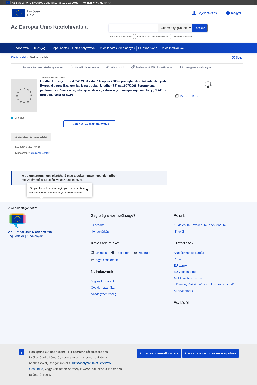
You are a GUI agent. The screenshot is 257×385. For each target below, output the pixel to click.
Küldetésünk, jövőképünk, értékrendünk (200, 225)
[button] (87, 190)
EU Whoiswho (147, 48)
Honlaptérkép (100, 231)
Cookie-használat (102, 287)
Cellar (178, 259)
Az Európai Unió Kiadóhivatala (49, 27)
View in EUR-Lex (189, 96)
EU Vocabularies (185, 271)
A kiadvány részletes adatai (31, 137)
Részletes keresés (121, 36)
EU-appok (180, 265)
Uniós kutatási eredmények (117, 48)
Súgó (239, 57)
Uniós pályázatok (83, 48)
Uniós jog (39, 48)
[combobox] (133, 28)
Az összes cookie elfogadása (158, 353)
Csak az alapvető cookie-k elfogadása (210, 353)
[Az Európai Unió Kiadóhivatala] (26, 13)
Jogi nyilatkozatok (103, 281)
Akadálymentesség (103, 294)
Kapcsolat (97, 225)
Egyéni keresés (183, 36)
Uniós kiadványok (172, 48)
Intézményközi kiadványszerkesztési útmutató (204, 284)
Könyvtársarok (183, 290)
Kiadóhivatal (21, 48)
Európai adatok (59, 48)
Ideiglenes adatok (40, 152)
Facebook (122, 252)
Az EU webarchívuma (188, 278)
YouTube (144, 252)
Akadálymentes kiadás (189, 252)
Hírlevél (179, 231)
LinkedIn (101, 252)
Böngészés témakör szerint (153, 36)
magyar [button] (236, 13)
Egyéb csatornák (106, 260)
